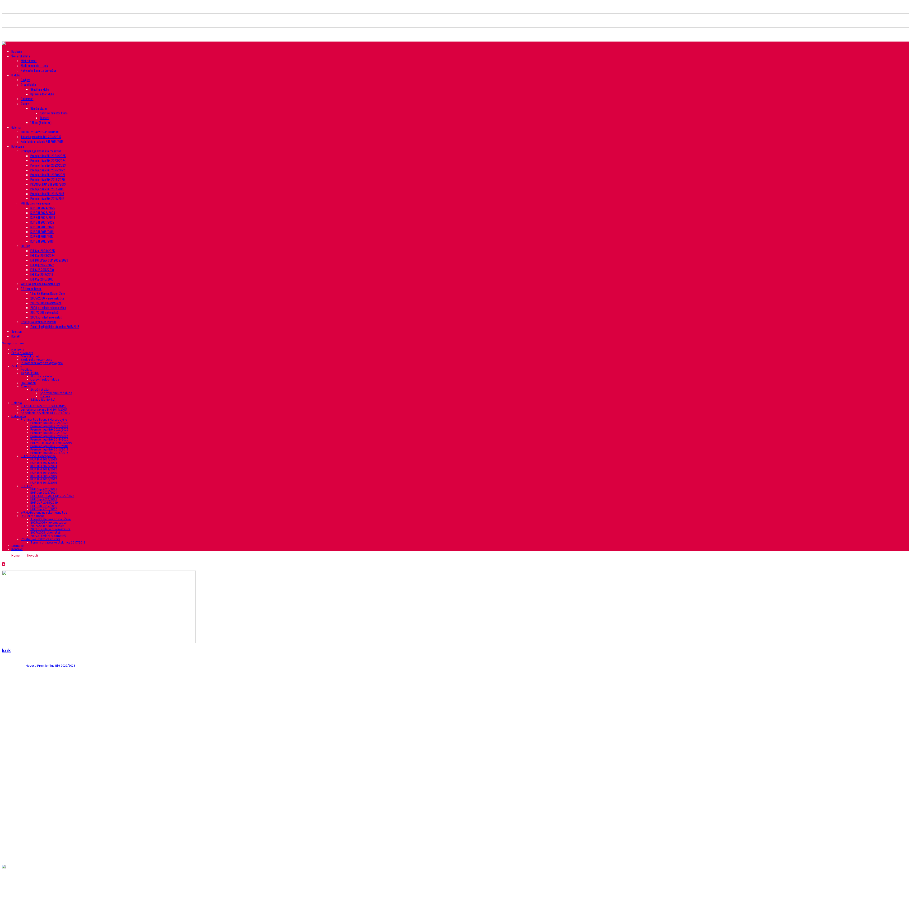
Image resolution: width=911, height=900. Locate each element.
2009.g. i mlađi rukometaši (46, 317)
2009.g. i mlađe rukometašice (48, 307)
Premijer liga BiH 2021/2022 (47, 170)
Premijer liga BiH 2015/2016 (47, 198)
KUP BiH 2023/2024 (42, 212)
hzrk (6, 650)
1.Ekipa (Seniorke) (40, 122)
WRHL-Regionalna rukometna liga (40, 283)
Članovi (25, 103)
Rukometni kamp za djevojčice (38, 70)
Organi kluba (28, 84)
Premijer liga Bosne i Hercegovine (41, 151)
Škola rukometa (20, 56)
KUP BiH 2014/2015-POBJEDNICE (40, 132)
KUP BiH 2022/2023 (42, 217)
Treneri (44, 117)
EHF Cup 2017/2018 (41, 274)
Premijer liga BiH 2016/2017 (47, 193)
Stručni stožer (38, 108)
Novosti (32, 555)
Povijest (25, 79)
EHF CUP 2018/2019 (42, 269)
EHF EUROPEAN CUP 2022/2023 (49, 260)
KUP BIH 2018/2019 (42, 231)
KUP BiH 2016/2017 (41, 236)
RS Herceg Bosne (31, 288)
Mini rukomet (29, 60)
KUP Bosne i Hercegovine (36, 203)
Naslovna (16, 51)
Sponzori (16, 331)
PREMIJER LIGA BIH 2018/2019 (48, 184)
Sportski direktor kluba (54, 113)
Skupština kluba (39, 89)
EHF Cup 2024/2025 (42, 250)
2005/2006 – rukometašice (47, 298)
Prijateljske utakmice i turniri (38, 321)
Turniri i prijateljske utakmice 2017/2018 (54, 326)
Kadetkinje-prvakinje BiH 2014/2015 (42, 141)
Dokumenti (27, 98)
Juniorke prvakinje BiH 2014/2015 (41, 136)
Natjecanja (17, 146)
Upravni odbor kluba (42, 94)
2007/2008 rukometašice (45, 302)
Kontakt (15, 336)
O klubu (15, 75)
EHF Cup (25, 246)
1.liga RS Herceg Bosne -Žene (47, 293)
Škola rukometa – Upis (34, 65)
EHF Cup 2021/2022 (42, 264)
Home (15, 555)
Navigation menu (13, 343)
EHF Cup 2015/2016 (41, 279)
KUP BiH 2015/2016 (42, 241)
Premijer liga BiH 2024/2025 (48, 155)
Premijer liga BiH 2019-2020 (47, 179)
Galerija (16, 127)
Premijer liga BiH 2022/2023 (48, 165)
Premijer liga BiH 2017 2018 (47, 189)
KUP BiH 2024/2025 (42, 208)
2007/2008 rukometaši (44, 312)
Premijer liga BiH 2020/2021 (47, 174)
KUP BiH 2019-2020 (42, 227)
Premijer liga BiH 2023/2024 (48, 160)
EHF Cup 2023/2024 (42, 255)
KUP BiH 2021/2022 (42, 222)
